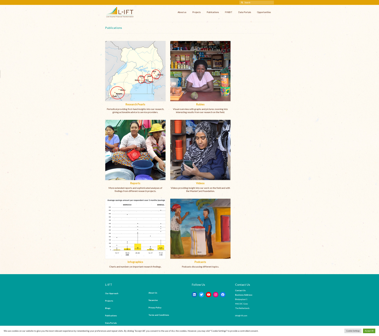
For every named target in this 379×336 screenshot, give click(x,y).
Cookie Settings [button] (353, 331)
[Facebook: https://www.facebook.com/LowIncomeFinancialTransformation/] (222, 294)
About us (182, 12)
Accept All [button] (369, 331)
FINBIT (228, 12)
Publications (213, 12)
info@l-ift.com (241, 315)
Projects (196, 12)
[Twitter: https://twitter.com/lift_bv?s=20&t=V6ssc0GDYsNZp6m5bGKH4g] (201, 294)
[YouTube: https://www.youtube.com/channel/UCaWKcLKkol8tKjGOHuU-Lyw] (208, 294)
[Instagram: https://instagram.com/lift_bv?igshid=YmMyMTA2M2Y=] (215, 294)
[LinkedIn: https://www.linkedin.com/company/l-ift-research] (194, 294)
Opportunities (264, 12)
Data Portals (244, 12)
